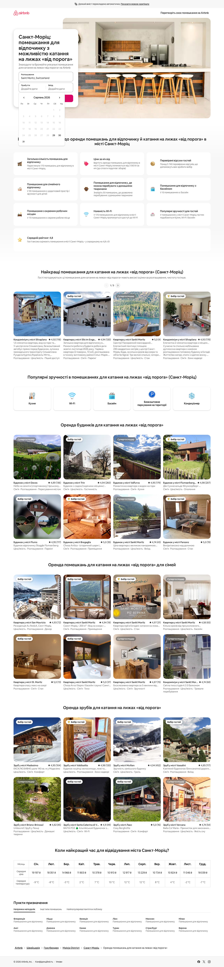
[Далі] (117, 285)
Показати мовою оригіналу (135, 4)
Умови (59, 961)
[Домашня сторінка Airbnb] (21, 13)
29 (53, 135)
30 (59, 135)
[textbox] (32, 89)
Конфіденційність (44, 961)
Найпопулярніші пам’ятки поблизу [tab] (84, 909)
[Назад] (106, 285)
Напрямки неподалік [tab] (24, 909)
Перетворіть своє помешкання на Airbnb (185, 13)
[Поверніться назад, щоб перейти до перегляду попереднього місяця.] (24, 98)
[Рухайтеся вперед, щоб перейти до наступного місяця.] (59, 98)
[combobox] (46, 78)
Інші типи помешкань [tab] (51, 909)
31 (23, 141)
